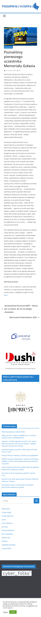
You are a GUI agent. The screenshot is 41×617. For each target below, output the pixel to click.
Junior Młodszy (7, 523)
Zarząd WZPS (6, 548)
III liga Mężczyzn (8, 516)
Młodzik (4, 541)
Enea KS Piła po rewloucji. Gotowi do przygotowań (20, 455)
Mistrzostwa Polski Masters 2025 (23, 317)
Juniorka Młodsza (8, 530)
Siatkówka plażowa (8, 545)
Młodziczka (6, 538)
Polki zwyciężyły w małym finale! (13, 432)
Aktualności (8, 47)
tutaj (5, 295)
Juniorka (5, 527)
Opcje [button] (5, 612)
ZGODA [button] (13, 612)
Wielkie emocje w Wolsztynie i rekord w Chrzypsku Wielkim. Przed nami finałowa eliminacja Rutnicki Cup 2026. (20, 461)
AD (19, 70)
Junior (4, 520)
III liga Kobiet (6, 512)
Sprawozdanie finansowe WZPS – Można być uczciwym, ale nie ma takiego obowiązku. (21, 309)
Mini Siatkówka (7, 534)
